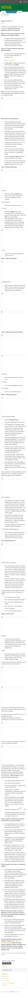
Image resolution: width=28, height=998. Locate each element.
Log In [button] (25, 1)
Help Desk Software (5, 991)
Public (2, 23)
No (9, 963)
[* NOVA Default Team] (12, 7)
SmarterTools (16, 991)
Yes (4, 963)
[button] (20, 2)
